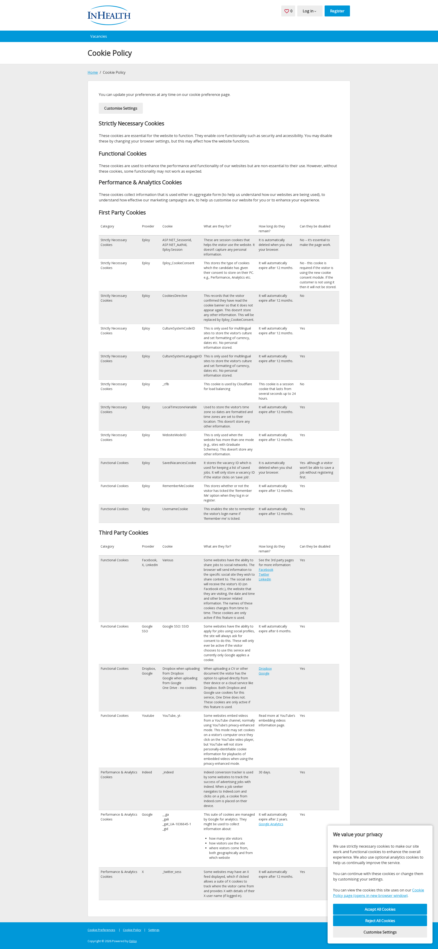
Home (93, 72)
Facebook (266, 569)
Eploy (133, 941)
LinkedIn (265, 579)
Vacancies (98, 36)
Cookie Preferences (101, 930)
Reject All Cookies (380, 920)
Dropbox (265, 668)
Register (337, 10)
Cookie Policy (132, 930)
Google (264, 673)
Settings (153, 930)
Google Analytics (271, 824)
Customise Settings (380, 932)
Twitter (264, 574)
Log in (308, 10)
